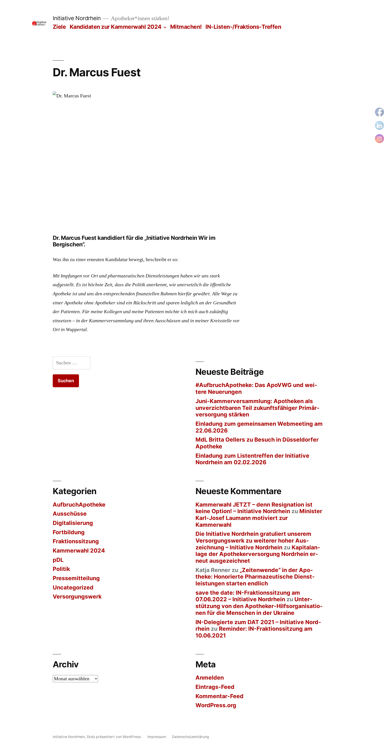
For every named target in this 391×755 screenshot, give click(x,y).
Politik (61, 568)
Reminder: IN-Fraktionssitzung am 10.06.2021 (254, 632)
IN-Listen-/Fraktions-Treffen (243, 26)
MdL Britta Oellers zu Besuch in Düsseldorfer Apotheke (257, 443)
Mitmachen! (186, 26)
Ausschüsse (70, 513)
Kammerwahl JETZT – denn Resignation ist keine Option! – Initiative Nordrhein (254, 508)
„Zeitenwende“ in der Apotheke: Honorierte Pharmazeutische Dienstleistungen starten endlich (255, 577)
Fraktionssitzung (76, 541)
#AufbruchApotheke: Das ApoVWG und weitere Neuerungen (256, 388)
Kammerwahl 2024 (79, 550)
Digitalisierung (73, 522)
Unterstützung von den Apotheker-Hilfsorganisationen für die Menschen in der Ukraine (259, 606)
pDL (58, 559)
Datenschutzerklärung (190, 737)
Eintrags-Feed (215, 686)
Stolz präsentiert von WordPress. (115, 737)
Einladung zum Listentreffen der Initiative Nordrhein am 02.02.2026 (252, 459)
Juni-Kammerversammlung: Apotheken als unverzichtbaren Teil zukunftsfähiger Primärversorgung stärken (257, 408)
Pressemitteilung (76, 578)
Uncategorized (73, 587)
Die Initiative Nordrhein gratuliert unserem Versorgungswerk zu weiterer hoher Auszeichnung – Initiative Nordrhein (253, 540)
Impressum (157, 737)
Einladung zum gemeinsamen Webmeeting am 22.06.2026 (259, 427)
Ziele (59, 26)
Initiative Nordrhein (77, 18)
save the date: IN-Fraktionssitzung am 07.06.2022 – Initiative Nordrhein (248, 596)
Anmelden (210, 677)
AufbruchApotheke (79, 504)
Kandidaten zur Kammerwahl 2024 (116, 26)
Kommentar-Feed (219, 696)
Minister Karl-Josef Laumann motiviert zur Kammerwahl (259, 518)
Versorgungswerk (77, 596)
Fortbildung (69, 532)
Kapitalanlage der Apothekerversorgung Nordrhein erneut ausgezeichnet (258, 554)
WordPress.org (216, 705)
